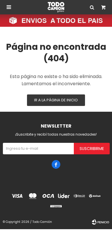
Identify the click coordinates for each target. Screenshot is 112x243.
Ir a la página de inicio (56, 100)
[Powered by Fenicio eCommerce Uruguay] (100, 222)
